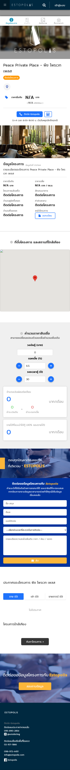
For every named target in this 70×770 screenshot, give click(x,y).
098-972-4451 (11, 751)
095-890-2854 (11, 731)
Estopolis (12, 760)
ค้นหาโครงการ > (35, 642)
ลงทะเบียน (47, 215)
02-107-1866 (10, 744)
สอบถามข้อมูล (35, 686)
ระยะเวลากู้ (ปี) (35, 372)
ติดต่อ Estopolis (12, 723)
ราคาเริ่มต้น (16, 97)
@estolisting (13, 734)
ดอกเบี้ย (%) (35, 358)
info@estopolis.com (14, 755)
